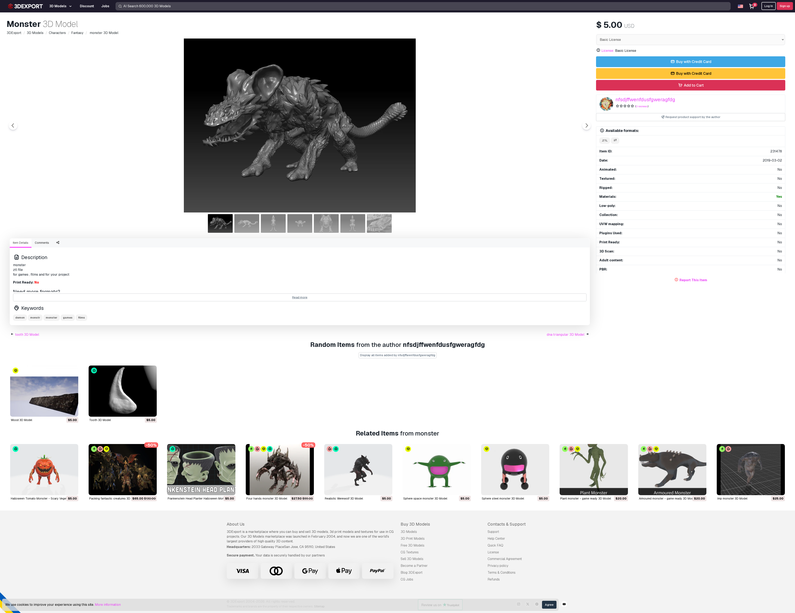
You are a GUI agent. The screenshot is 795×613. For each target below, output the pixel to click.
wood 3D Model (21, 420)
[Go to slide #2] (246, 223)
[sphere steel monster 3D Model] (515, 469)
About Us (236, 524)
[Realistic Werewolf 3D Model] (358, 469)
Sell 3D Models (412, 559)
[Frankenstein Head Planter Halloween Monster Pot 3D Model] (201, 469)
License (493, 552)
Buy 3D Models (415, 524)
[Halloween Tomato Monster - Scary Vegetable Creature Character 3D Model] (44, 469)
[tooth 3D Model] (123, 391)
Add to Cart (693, 85)
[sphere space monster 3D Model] (437, 469)
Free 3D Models (412, 545)
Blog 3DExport (412, 572)
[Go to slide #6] (352, 223)
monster (51, 317)
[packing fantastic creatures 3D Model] (123, 469)
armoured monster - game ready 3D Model (667, 498)
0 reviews (642, 106)
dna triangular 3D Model (565, 334)
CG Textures (410, 552)
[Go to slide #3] (273, 223)
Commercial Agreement (505, 559)
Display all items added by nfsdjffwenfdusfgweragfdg (397, 355)
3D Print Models (413, 538)
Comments (42, 243)
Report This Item (693, 280)
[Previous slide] (13, 125)
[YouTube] (564, 605)
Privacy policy (498, 566)
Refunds (494, 579)
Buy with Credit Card (693, 61)
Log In (768, 6)
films (81, 317)
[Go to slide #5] (326, 223)
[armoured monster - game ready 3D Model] (672, 469)
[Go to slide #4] (299, 223)
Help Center (496, 538)
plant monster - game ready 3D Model (585, 498)
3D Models (409, 532)
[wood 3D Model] (44, 391)
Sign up (785, 6)
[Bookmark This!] (72, 410)
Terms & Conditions (502, 572)
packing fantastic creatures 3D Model (114, 498)
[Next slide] (586, 125)
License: (607, 50)
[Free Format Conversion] (615, 141)
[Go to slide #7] (379, 223)
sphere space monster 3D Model (425, 498)
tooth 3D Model (27, 334)
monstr (35, 317)
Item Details (20, 243)
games (67, 317)
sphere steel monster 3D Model (503, 498)
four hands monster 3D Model (266, 498)
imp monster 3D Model (732, 498)
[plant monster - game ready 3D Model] (594, 469)
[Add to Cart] (63, 410)
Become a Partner (414, 566)
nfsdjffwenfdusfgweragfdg (645, 99)
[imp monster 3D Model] (751, 469)
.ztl (605, 140)
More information (108, 604)
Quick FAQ (495, 545)
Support (493, 532)
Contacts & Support (507, 524)
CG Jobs (407, 579)
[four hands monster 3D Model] (280, 469)
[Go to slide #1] (220, 223)
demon (20, 317)
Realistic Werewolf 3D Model (344, 498)
